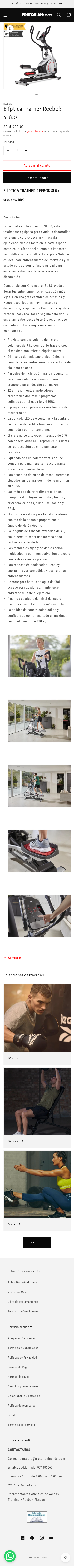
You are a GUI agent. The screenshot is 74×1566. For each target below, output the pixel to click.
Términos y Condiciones (23, 1311)
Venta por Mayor (18, 1292)
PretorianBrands (40, 1558)
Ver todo (37, 1242)
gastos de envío (35, 131)
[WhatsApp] (10, 1556)
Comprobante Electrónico (24, 1396)
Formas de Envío (18, 1377)
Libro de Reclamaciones (23, 1302)
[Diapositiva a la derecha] (46, 94)
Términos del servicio (21, 1425)
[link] (37, 1024)
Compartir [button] (14, 958)
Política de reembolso (22, 1405)
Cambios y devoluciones (23, 1386)
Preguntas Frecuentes (22, 1338)
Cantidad (8, 142)
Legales (13, 1415)
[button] (5, 14)
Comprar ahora (37, 178)
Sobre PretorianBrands (22, 1282)
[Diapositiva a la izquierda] (27, 94)
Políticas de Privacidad (22, 1357)
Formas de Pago (18, 1367)
